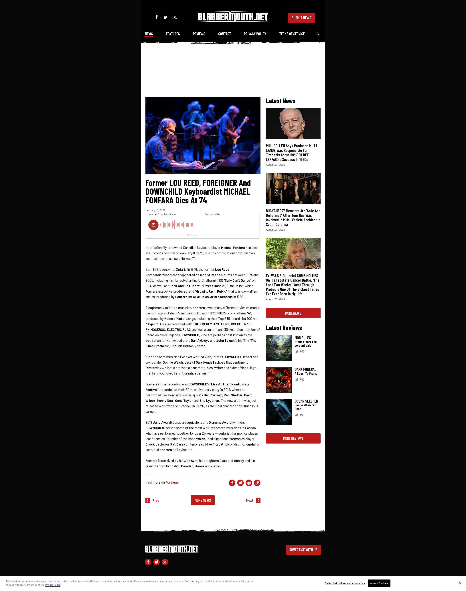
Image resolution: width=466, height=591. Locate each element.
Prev (156, 500)
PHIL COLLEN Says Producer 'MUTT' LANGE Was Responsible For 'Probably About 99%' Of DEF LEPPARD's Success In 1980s (292, 152)
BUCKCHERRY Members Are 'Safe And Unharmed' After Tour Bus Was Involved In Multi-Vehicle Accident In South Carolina (293, 217)
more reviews (293, 438)
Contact (224, 33)
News (149, 33)
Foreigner (172, 482)
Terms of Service (292, 33)
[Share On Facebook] (232, 483)
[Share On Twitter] (240, 483)
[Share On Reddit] (249, 483)
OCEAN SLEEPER (306, 400)
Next (249, 500)
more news (293, 313)
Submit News (301, 17)
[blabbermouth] (233, 21)
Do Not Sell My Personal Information (345, 583)
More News (203, 500)
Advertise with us (303, 549)
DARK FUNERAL (305, 369)
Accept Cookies (379, 583)
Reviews (199, 33)
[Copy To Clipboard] (257, 483)
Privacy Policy (255, 33)
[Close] (460, 583)
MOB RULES (303, 337)
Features (173, 33)
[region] (233, 583)
